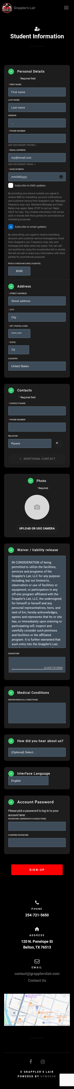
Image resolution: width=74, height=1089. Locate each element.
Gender (12, 115)
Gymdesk (48, 1076)
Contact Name (16, 403)
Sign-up (37, 869)
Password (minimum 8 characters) (27, 819)
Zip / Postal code (18, 326)
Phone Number (16, 131)
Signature (13, 653)
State (12, 342)
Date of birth (16, 169)
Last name (14, 100)
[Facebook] (31, 1062)
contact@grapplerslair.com (37, 973)
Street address (17, 293)
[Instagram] (43, 1062)
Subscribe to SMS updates (36, 202)
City (11, 310)
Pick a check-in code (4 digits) (24, 263)
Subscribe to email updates (37, 242)
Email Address (16, 150)
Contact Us (37, 980)
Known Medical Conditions (23, 700)
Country (13, 358)
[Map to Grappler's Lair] (37, 1010)
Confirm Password (18, 835)
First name (14, 84)
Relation (13, 436)
